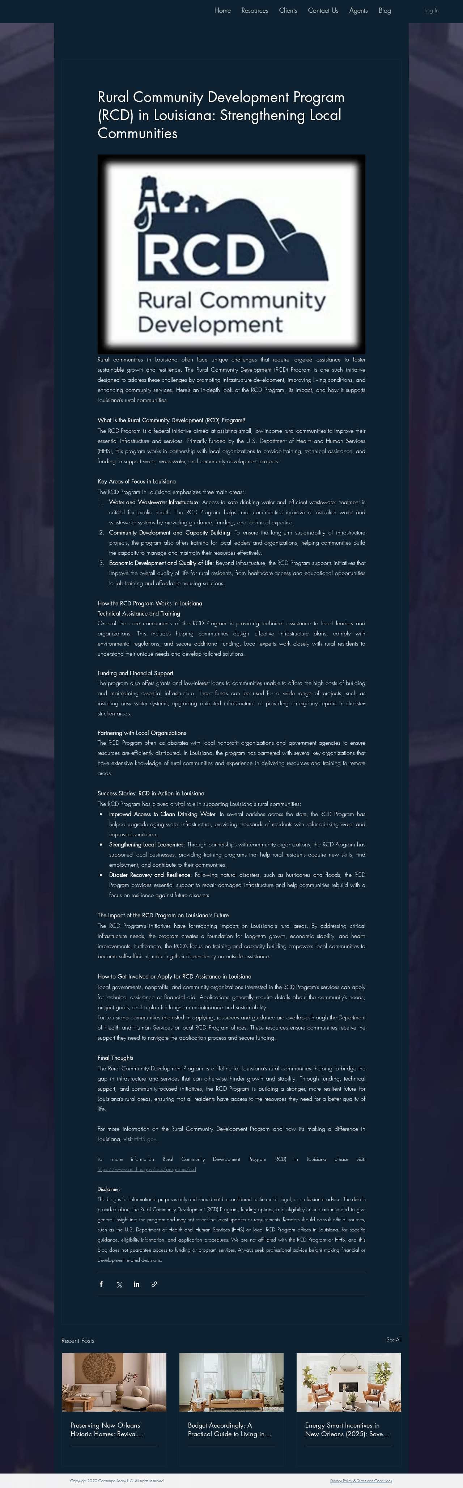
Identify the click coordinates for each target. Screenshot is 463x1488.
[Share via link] (154, 1284)
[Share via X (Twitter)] (118, 1284)
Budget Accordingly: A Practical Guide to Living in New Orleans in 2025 (226, 1429)
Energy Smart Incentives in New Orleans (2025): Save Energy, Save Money (344, 1429)
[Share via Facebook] (101, 1284)
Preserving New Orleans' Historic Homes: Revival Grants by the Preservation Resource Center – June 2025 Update (112, 1429)
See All (394, 1339)
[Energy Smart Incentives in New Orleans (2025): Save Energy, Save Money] (349, 1382)
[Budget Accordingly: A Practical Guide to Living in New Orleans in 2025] (231, 1382)
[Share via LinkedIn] (136, 1284)
